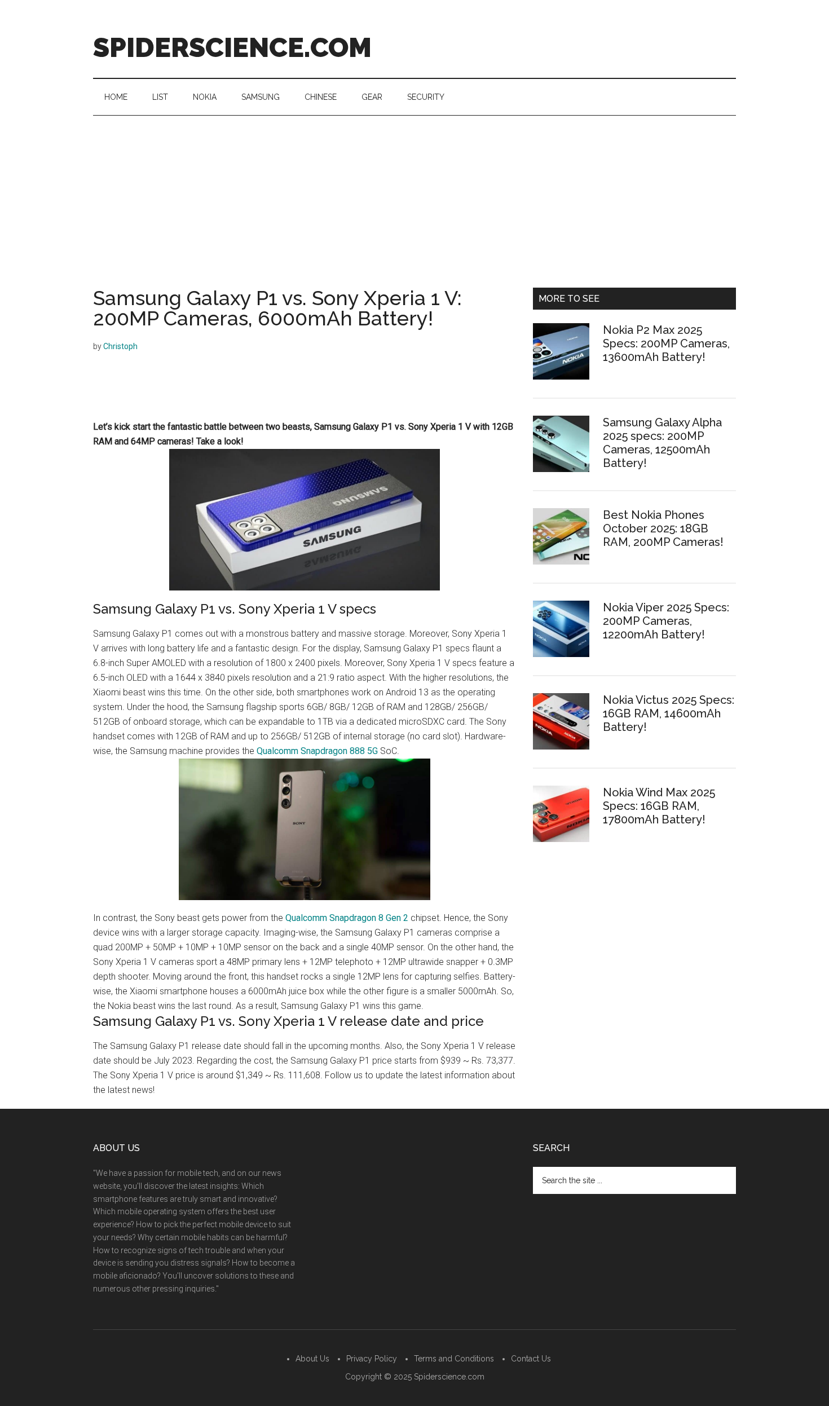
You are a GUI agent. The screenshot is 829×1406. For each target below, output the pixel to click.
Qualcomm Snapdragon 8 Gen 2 (346, 918)
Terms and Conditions (454, 1358)
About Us (312, 1358)
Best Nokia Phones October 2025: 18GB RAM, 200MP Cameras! (663, 528)
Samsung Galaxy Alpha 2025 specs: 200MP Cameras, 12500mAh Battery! (662, 443)
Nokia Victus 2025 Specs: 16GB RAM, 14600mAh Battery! (668, 713)
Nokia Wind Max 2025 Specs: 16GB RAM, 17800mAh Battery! (659, 806)
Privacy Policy (371, 1358)
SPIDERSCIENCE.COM (232, 47)
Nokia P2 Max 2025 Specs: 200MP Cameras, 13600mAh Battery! (666, 343)
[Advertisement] (414, 200)
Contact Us (531, 1358)
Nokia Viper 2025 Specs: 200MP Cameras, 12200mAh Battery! (666, 621)
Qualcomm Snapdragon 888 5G (317, 751)
